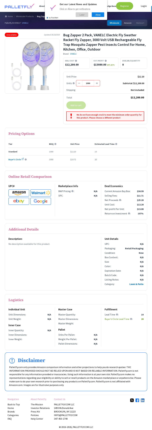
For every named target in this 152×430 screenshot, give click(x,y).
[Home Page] (19, 6)
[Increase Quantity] (97, 83)
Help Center (37, 418)
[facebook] (137, 400)
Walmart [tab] (140, 23)
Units (69, 83)
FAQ (10, 418)
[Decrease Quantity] (79, 83)
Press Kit (35, 411)
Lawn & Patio (136, 284)
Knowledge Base (108, 6)
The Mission (37, 404)
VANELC (25, 23)
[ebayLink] (18, 201)
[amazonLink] (18, 192)
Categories (13, 415)
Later (82, 14)
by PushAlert (53, 17)
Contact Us (59, 399)
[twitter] (132, 400)
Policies (35, 415)
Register (124, 5)
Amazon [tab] (128, 23)
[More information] (76, 61)
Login (144, 5)
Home (10, 16)
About (42, 6)
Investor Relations (40, 408)
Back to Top (14, 404)
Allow (98, 14)
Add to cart (76, 105)
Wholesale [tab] (114, 23)
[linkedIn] (142, 400)
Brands (11, 411)
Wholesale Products (25, 16)
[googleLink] (40, 201)
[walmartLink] (40, 192)
